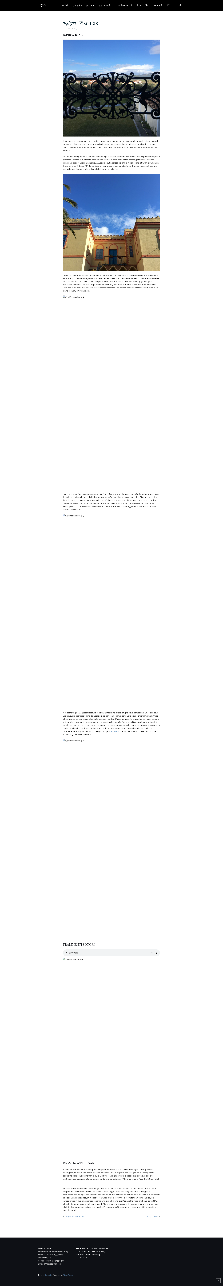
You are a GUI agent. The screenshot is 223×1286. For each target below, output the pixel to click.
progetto (77, 5)
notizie (65, 5)
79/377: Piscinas (80, 22)
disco (147, 5)
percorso (90, 5)
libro (138, 5)
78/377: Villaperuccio (74, 1216)
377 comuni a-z (106, 5)
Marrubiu (115, 731)
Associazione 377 (99, 1251)
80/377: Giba (152, 1216)
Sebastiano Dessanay (90, 1254)
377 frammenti (125, 5)
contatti (158, 5)
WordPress (68, 1275)
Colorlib (48, 1275)
